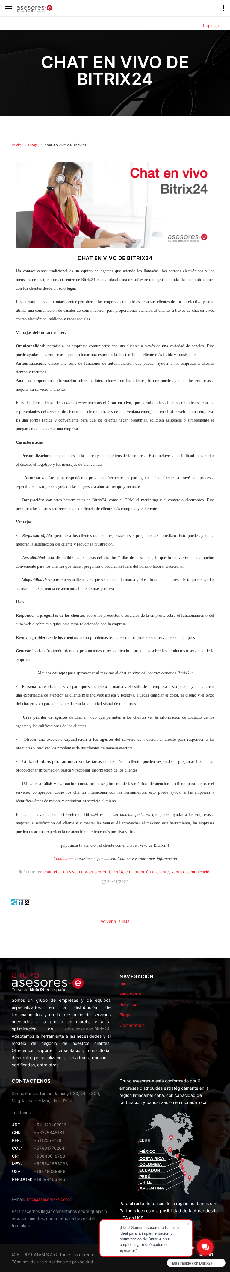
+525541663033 (51, 1163)
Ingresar (211, 25)
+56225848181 (49, 1132)
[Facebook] (21, 902)
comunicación (199, 871)
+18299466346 (49, 1179)
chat (47, 871)
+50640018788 (49, 1155)
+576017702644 (50, 1148)
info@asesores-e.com (48, 1199)
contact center (93, 871)
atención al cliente (152, 871)
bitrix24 (116, 871)
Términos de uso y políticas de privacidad (52, 1261)
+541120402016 (50, 1124)
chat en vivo (65, 871)
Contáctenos (131, 1025)
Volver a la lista (115, 921)
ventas (177, 871)
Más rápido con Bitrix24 (192, 1263)
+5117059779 (47, 1140)
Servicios (128, 1004)
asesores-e (130, 993)
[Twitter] (27, 902)
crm (128, 871)
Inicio (124, 983)
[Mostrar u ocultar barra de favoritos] (14, 902)
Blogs (124, 1014)
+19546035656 (50, 1171)
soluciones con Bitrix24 (86, 1028)
